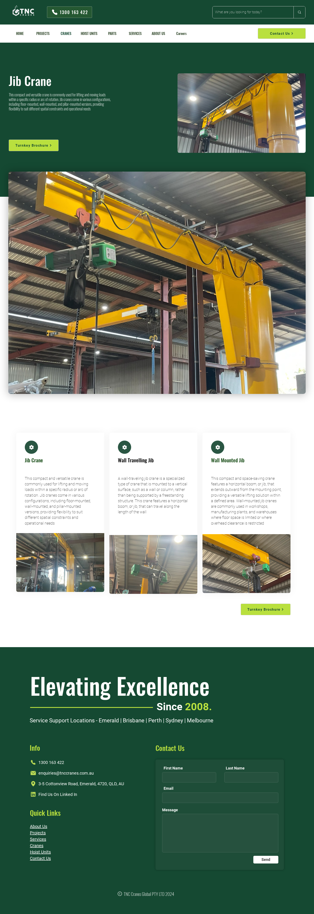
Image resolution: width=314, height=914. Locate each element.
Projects (38, 832)
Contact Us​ (40, 858)
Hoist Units (40, 852)
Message (170, 810)
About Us (38, 826)
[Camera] (31, 447)
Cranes (36, 845)
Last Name (235, 768)
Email (168, 788)
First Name (173, 768)
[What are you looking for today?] (299, 12)
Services (38, 839)
